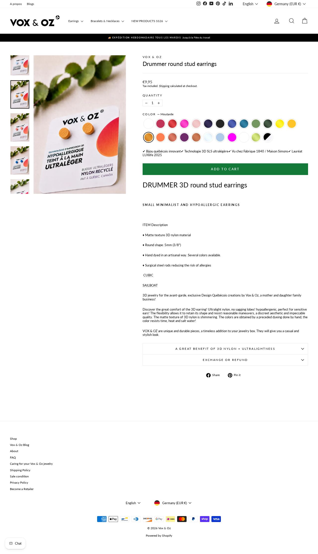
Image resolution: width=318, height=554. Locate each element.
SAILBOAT (150, 285)
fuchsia (232, 137)
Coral (160, 137)
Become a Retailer (22, 489)
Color (158, 114)
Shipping (164, 85)
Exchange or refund (225, 360)
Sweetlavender (149, 124)
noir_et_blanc (268, 137)
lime (256, 137)
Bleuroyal (232, 124)
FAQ (13, 457)
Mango (292, 124)
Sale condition (19, 476)
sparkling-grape (184, 137)
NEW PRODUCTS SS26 (147, 21)
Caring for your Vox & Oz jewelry (31, 464)
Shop (13, 438)
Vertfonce (268, 124)
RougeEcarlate (172, 124)
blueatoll (244, 137)
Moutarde (149, 137)
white (208, 137)
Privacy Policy (19, 482)
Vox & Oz (152, 57)
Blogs (30, 4)
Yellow (280, 124)
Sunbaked (172, 137)
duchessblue (220, 137)
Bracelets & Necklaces (105, 21)
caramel (196, 137)
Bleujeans (244, 124)
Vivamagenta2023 (160, 124)
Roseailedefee (196, 124)
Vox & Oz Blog (19, 445)
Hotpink (184, 124)
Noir (220, 124)
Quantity (152, 95)
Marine (208, 124)
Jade (256, 124)
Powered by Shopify (159, 535)
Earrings (74, 21)
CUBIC (148, 275)
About (14, 451)
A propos (16, 4)
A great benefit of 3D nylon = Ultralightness (225, 348)
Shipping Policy (20, 470)
